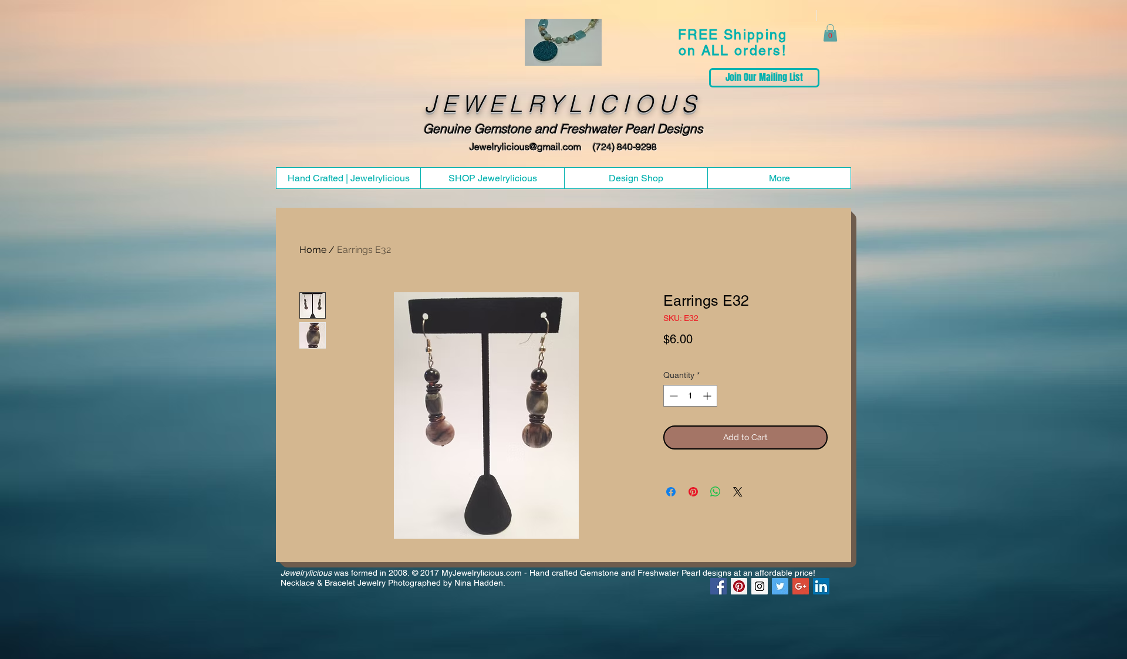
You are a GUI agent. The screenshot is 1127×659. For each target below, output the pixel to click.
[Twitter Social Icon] (780, 586)
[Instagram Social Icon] (759, 586)
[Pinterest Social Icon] (739, 586)
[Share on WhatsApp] (715, 492)
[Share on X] (738, 492)
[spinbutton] (690, 396)
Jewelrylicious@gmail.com (525, 147)
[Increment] (708, 396)
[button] (830, 33)
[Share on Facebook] (671, 492)
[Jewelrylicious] (718, 586)
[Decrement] (672, 396)
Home (312, 249)
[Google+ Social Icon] (800, 586)
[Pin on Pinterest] (693, 492)
